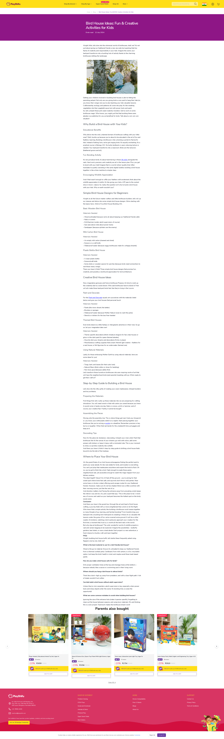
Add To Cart (48, 674)
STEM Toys (81, 702)
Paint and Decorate (95, 298)
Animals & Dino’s (83, 709)
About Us (136, 709)
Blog (94, 12)
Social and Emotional (84, 706)
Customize (137, 735)
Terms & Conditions (193, 706)
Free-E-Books (137, 702)
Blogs (134, 706)
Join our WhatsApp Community (19, 722)
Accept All (161, 735)
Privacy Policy (191, 702)
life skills (124, 160)
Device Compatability (139, 699)
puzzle (107, 423)
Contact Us (190, 699)
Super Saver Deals (83, 716)
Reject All (152, 735)
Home (88, 12)
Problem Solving (83, 699)
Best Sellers (81, 720)
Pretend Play (82, 713)
